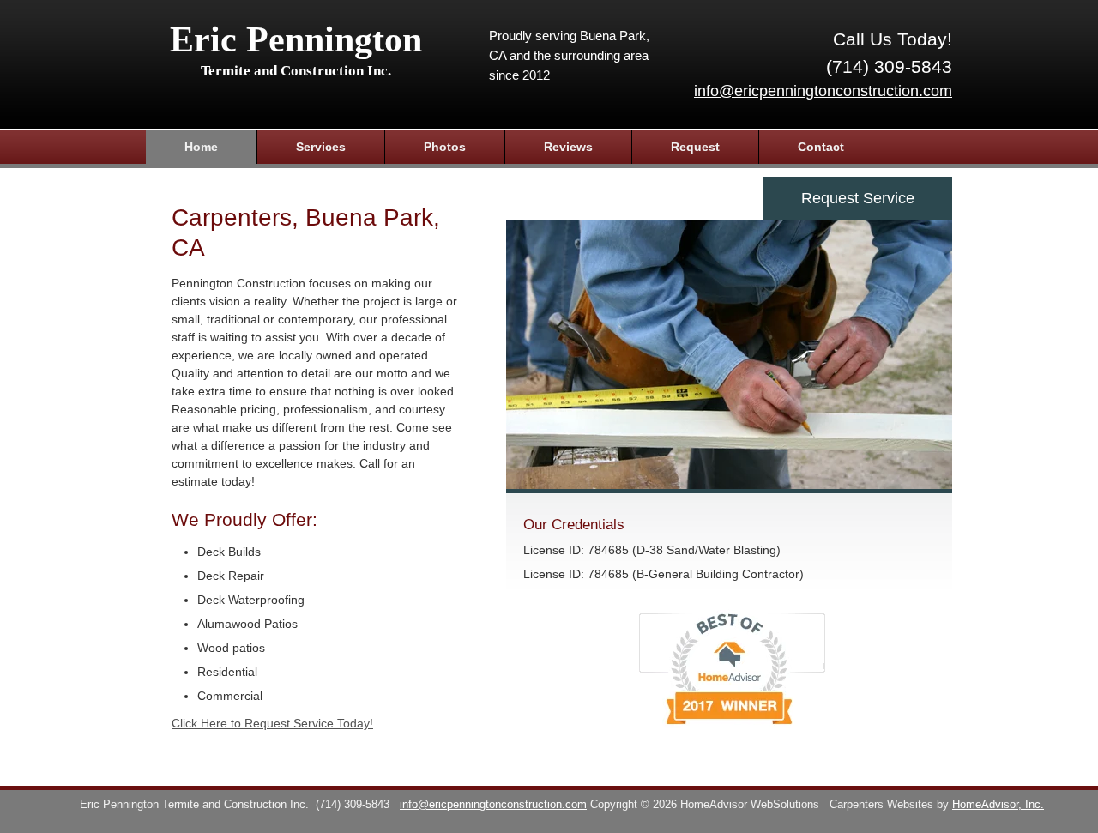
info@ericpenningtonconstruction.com (823, 91)
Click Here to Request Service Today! (272, 723)
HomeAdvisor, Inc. (998, 805)
